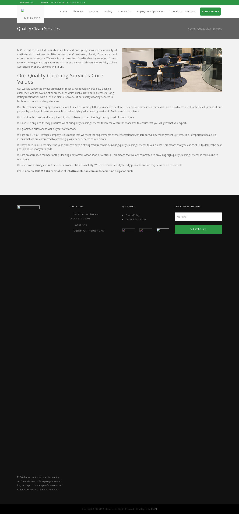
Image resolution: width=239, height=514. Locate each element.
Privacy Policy (132, 215)
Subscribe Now (198, 228)
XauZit (154, 509)
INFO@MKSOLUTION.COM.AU (88, 231)
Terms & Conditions (135, 219)
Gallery (108, 11)
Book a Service (210, 11)
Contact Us (124, 11)
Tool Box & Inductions (183, 11)
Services (94, 11)
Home (63, 11)
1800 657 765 (26, 2)
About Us (78, 11)
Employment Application (150, 11)
